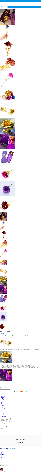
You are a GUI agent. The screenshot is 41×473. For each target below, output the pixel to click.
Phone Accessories (3, 408)
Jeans (3, 414)
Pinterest (2, 453)
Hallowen (2, 402)
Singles (3, 407)
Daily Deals (2, 397)
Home (1, 403)
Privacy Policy (2, 451)
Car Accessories (3, 396)
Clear (5, 387)
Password (1, 464)
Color (0, 387)
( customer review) (2, 333)
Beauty (2, 395)
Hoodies (3, 399)
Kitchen (2, 404)
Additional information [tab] (3, 416)
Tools (1, 411)
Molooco (23, 436)
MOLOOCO (3, 454)
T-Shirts (3, 405)
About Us (2, 450)
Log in (6, 465)
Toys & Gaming (2, 412)
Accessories (2, 393)
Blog (1, 458)
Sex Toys (2, 409)
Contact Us (2, 7)
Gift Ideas (2, 401)
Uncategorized (2, 413)
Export (2, 398)
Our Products (2, 6)
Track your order (3, 452)
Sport (1, 410)
